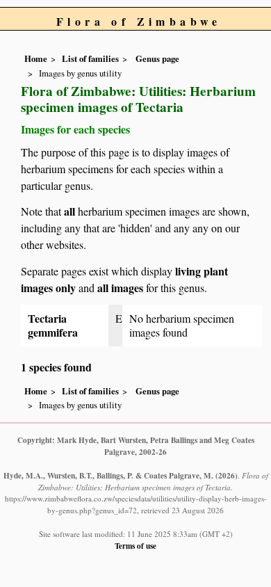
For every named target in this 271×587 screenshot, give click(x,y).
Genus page (157, 58)
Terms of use (135, 546)
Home (35, 58)
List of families (90, 58)
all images (120, 288)
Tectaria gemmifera (53, 325)
